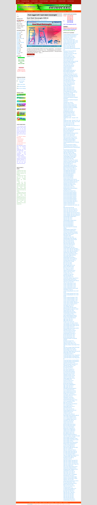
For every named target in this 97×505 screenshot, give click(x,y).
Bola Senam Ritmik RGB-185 (68, 242)
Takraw (18, 49)
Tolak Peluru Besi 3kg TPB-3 (68, 497)
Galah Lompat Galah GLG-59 (68, 89)
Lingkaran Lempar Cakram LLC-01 (69, 343)
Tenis (18, 51)
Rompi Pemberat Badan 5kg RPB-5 (69, 194)
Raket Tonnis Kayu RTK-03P (68, 207)
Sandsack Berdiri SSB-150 (68, 421)
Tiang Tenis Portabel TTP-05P (68, 56)
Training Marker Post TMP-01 (68, 470)
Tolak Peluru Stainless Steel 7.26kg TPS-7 (71, 464)
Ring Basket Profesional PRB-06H (69, 51)
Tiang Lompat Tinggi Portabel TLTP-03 (70, 253)
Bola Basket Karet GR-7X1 (68, 131)
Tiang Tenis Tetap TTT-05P (68, 63)
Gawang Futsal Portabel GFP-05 (69, 230)
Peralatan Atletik (34, 1)
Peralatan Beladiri (62, 1)
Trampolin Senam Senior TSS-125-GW (70, 160)
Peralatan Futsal (70, 1)
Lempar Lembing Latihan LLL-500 (69, 283)
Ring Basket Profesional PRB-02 (69, 62)
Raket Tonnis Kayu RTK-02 (68, 234)
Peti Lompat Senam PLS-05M (68, 122)
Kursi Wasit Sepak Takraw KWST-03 (70, 451)
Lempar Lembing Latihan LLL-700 (69, 285)
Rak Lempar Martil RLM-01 (68, 366)
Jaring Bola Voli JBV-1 (67, 189)
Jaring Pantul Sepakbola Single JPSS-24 (70, 278)
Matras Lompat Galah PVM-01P (69, 47)
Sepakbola (19, 47)
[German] (19, 20)
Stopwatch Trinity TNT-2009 (68, 479)
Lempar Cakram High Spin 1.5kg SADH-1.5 (71, 249)
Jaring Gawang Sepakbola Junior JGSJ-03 (71, 180)
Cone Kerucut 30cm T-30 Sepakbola (70, 474)
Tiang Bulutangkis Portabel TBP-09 (69, 156)
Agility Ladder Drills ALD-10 (68, 385)
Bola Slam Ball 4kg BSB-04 (68, 224)
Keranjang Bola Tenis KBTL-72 (69, 111)
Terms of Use (31, 502)
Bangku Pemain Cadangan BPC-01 (69, 443)
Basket (18, 35)
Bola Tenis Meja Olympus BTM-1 (69, 425)
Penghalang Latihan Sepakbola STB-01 (70, 469)
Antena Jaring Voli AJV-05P (68, 60)
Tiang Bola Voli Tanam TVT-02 (68, 374)
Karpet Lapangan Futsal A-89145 (69, 437)
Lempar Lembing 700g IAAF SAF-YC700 (70, 293)
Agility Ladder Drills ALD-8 (68, 319)
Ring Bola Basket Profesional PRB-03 (70, 188)
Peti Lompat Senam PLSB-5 (68, 79)
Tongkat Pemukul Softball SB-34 (69, 429)
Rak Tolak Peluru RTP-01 (68, 367)
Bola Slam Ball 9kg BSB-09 (68, 174)
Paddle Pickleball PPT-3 (67, 69)
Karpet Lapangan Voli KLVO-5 (68, 326)
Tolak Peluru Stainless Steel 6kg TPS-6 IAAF (71, 435)
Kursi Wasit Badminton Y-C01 (68, 81)
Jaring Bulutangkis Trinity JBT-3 (69, 247)
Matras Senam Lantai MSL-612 (69, 83)
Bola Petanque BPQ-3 (67, 85)
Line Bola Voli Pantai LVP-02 (68, 66)
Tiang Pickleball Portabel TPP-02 (69, 57)
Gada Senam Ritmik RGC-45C (69, 243)
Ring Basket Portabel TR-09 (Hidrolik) (70, 107)
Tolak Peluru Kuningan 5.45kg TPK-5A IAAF (71, 347)
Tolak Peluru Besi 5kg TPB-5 (68, 494)
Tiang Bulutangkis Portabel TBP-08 (69, 220)
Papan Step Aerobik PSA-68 (68, 240)
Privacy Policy (65, 502)
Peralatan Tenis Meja (45, 11)
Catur (18, 39)
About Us (36, 502)
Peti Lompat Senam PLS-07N (68, 124)
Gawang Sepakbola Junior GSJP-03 (70, 179)
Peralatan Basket (53, 1)
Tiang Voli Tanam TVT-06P (68, 93)
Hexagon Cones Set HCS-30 (68, 321)
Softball (18, 48)
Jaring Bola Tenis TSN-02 (68, 110)
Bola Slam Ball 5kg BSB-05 (68, 222)
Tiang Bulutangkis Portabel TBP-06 (69, 229)
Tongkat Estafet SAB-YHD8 (68, 158)
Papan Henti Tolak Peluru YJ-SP (69, 342)
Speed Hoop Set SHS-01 (68, 396)
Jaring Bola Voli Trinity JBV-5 (68, 237)
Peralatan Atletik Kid (71, 11)
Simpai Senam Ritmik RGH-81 (69, 244)
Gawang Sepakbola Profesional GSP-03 (70, 34)
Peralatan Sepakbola (38, 3)
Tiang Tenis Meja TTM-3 (67, 219)
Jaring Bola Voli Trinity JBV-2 (68, 274)
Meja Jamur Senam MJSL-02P (69, 44)
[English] (17, 20)
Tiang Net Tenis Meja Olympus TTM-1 (70, 399)
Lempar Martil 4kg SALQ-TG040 (69, 157)
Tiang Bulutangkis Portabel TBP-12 (69, 165)
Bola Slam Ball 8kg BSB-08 (68, 175)
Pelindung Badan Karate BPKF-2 (69, 257)
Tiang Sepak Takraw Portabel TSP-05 (70, 138)
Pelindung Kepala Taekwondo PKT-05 (70, 166)
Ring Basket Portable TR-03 (68, 340)
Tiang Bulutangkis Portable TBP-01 (69, 36)
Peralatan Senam (29, 3)
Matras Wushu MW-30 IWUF (68, 426)
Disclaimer (60, 502)
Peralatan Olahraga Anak (61, 11)
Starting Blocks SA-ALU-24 (68, 52)
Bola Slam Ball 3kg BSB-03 (68, 225)
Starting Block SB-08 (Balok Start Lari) (70, 75)
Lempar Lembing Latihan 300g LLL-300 (70, 40)
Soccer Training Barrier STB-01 (69, 401)
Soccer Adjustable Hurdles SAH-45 (69, 419)
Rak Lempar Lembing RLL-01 (68, 369)
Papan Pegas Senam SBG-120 (69, 471)
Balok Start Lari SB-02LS (68, 402)
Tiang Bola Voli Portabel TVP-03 (69, 183)
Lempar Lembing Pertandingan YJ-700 (70, 298)
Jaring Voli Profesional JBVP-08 (69, 95)
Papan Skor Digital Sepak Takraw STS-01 (71, 455)
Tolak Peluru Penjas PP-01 (68, 465)
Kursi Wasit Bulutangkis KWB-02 (37, 18)
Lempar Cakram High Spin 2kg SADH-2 (70, 248)
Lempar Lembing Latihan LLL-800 (69, 287)
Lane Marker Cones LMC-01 (68, 420)
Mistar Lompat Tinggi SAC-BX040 (69, 255)
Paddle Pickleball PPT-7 (67, 67)
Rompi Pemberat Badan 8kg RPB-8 (69, 198)
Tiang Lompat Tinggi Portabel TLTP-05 (70, 466)
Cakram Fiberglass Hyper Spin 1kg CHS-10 (71, 215)
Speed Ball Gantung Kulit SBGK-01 (69, 388)
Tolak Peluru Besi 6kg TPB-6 (68, 493)
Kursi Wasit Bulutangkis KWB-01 (69, 140)
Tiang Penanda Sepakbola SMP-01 (69, 467)
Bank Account (45, 502)
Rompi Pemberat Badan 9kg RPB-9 (69, 199)
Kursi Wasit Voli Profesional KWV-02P (70, 92)
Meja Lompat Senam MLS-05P (69, 39)
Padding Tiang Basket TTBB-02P (69, 115)
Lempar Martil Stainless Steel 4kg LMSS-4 (71, 361)
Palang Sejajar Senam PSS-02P (69, 352)
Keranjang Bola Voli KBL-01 (68, 353)
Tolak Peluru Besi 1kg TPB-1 (68, 281)
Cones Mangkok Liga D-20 (68, 306)
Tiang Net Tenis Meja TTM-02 (68, 376)
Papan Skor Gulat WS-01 (68, 448)
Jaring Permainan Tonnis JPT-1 (69, 187)
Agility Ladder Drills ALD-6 (68, 387)
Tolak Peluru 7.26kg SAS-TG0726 (69, 153)
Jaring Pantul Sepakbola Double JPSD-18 (71, 280)
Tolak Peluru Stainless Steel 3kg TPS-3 (70, 460)
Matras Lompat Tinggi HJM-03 (68, 446)
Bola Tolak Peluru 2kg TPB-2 (68, 491)
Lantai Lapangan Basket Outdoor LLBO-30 (71, 325)
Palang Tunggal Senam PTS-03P (69, 348)
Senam (18, 46)
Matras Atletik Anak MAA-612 (68, 65)
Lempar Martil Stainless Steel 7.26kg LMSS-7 (71, 355)
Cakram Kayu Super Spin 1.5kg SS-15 (70, 210)
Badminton (32, 56)
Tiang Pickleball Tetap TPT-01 (68, 58)
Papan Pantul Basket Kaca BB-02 (69, 330)
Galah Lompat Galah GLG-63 (68, 88)
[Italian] (20, 20)
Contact (40, 502)
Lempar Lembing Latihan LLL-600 (69, 284)
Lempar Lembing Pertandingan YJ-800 (70, 299)
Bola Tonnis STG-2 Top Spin (68, 267)
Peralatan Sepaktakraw (21, 11)
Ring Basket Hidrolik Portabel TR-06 (70, 104)
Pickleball (18, 44)
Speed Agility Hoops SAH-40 (68, 305)
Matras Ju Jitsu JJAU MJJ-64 (68, 135)
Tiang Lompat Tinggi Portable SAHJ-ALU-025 (71, 351)
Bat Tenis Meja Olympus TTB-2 (69, 337)
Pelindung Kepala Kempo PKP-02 (69, 260)
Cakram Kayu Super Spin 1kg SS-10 (70, 211)
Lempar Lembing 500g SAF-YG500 (69, 151)
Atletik (18, 33)
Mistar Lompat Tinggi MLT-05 (68, 130)
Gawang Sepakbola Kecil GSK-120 (69, 410)
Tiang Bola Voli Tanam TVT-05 (68, 113)
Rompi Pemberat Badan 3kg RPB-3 (69, 192)
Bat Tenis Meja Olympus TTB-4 (69, 335)
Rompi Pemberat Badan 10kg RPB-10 (70, 201)
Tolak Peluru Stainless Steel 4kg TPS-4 (70, 461)
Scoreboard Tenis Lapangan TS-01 (69, 488)
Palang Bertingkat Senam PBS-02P (69, 349)
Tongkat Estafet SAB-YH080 (68, 310)
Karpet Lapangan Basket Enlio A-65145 (70, 442)
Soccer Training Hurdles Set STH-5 (69, 417)
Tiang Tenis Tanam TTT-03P (68, 103)
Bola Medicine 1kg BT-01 (68, 38)
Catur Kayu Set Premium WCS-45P (70, 53)
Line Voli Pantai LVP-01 (67, 379)
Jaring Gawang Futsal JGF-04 (68, 498)
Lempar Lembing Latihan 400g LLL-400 (70, 42)
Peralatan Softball (30, 11)
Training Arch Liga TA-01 (67, 412)
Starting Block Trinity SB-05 (68, 397)
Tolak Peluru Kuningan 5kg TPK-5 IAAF (70, 447)
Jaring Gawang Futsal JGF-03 (68, 398)
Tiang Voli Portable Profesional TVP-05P (70, 61)
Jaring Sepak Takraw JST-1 (68, 256)
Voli (17, 53)
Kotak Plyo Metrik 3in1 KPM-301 (69, 80)
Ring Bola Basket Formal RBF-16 (69, 43)
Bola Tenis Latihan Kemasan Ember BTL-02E (71, 129)
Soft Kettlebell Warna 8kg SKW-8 (69, 170)
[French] (18, 20)
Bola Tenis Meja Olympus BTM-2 (69, 424)
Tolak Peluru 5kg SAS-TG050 (68, 152)
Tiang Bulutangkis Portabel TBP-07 (69, 216)
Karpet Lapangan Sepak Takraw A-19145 (70, 439)
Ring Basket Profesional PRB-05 (69, 139)
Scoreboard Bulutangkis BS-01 (69, 489)
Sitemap (56, 502)
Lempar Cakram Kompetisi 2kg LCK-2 (70, 301)
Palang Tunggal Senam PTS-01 (69, 378)
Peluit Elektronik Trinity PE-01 (68, 475)
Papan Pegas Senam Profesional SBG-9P (71, 415)
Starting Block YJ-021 (67, 116)
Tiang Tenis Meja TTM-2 (67, 217)
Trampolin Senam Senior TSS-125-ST (70, 74)
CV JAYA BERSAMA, (30, 504)
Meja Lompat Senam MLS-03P (69, 373)
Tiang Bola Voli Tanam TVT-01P (69, 375)
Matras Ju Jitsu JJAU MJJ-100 (69, 134)
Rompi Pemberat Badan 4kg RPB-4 (69, 193)
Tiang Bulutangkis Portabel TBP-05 (69, 312)
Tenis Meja (19, 52)
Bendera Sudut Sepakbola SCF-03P (70, 316)
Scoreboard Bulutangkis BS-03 (69, 444)
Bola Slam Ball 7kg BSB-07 (68, 176)
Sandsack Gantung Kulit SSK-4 (69, 203)
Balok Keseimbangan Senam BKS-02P (70, 364)
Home (18, 1)
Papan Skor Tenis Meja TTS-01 (69, 485)
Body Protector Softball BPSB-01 (69, 384)
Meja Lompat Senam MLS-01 (68, 408)
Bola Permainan (20, 38)
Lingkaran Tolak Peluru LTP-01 (69, 271)
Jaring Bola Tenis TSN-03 (68, 102)
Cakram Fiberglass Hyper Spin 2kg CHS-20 (71, 212)
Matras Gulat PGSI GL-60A (68, 484)
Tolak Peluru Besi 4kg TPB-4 (68, 496)
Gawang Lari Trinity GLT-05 (68, 380)
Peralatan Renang (20, 3)
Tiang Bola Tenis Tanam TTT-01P (69, 365)
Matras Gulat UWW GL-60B (68, 266)
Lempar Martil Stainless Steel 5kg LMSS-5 (71, 360)
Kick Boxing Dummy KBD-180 (69, 414)
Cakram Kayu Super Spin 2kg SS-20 (70, 208)
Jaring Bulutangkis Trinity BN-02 (69, 500)
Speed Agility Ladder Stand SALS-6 (69, 394)
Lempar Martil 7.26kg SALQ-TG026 (69, 154)
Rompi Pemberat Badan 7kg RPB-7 (69, 197)
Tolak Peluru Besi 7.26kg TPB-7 (69, 492)
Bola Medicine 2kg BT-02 (68, 54)
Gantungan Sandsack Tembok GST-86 (70, 233)
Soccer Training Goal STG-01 (68, 389)
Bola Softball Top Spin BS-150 (68, 432)
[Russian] (22, 20)
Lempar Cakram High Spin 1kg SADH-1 (70, 251)
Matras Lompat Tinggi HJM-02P (69, 45)
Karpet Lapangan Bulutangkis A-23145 (70, 438)
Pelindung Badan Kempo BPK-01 (69, 333)
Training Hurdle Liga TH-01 (68, 411)
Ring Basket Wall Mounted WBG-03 (69, 434)
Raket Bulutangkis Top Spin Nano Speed (70, 308)
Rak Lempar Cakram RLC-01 (68, 370)
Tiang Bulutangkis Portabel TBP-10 (69, 149)
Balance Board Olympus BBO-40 (69, 167)
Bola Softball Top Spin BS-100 (68, 433)
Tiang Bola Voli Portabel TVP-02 (69, 362)
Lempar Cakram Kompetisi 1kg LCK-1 (70, 303)
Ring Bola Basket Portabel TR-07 (69, 190)
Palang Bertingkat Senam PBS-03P (69, 238)
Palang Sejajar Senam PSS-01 (69, 406)
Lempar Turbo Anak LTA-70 (68, 72)
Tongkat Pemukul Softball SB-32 (69, 430)
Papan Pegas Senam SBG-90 (68, 473)
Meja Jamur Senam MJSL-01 (68, 128)
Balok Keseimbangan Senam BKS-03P (70, 76)
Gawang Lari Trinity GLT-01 (68, 246)
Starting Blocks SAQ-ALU (68, 289)
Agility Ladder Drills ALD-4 (68, 320)
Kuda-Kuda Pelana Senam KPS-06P (70, 239)
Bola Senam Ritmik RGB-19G (68, 112)
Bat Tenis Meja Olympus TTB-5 (69, 334)
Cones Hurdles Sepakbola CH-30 (69, 416)
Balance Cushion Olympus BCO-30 (69, 169)
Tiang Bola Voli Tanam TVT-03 (68, 329)
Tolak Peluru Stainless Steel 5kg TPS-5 (70, 462)
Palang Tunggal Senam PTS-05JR (69, 90)
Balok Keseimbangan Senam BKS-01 (70, 403)
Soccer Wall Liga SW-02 (67, 405)
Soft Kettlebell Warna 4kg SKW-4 (69, 172)
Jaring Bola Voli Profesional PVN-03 (69, 483)
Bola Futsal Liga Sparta (67, 262)
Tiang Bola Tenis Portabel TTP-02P (69, 252)
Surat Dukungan (51, 502)
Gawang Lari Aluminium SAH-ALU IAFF (70, 288)
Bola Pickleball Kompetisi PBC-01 (69, 70)
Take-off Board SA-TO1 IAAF (68, 261)
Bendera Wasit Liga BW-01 (68, 383)
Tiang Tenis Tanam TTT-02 (68, 108)
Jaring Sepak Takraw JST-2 (68, 276)
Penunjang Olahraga (25, 1)
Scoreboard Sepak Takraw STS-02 (69, 456)
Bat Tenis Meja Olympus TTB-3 (69, 482)
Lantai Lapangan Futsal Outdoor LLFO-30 (71, 324)
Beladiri (18, 37)
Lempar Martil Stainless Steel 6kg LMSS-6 (71, 356)
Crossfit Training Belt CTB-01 (68, 314)
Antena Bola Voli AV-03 (67, 407)
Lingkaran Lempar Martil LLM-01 (69, 270)
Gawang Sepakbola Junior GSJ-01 (69, 162)
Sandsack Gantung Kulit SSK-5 (69, 202)
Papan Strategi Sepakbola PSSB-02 (70, 315)
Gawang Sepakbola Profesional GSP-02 (70, 133)
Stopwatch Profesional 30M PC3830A (70, 478)
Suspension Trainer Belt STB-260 (69, 317)
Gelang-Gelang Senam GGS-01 (69, 311)
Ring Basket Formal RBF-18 (68, 457)
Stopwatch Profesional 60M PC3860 (70, 476)
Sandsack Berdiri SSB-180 (68, 178)
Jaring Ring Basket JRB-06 (68, 185)
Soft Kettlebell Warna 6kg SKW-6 (69, 171)
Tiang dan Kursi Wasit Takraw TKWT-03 (70, 161)
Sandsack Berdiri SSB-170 (68, 423)
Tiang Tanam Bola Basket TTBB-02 (69, 144)
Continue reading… (30, 54)
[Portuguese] (21, 20)
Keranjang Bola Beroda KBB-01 (69, 371)
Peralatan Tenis (37, 11)
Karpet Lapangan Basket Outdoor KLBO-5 (71, 328)
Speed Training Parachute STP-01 (69, 392)
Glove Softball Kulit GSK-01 (68, 269)
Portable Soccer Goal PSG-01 (68, 393)
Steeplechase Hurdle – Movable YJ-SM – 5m (71, 120)
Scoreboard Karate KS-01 (68, 487)
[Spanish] (23, 20)
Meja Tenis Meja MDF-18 (68, 275)
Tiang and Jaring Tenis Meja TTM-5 (69, 307)
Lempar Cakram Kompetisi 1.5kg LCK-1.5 (71, 302)
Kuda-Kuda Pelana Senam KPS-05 (69, 279)
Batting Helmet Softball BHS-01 (69, 428)
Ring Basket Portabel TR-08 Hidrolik (70, 106)
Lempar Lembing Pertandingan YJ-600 (70, 297)
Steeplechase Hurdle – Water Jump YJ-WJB (71, 121)
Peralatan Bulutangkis (44, 1)
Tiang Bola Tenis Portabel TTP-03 (69, 184)
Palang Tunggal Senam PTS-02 (69, 265)
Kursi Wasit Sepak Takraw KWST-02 (70, 452)
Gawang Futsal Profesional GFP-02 (69, 35)
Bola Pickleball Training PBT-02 (69, 71)
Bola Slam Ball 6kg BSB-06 (68, 221)
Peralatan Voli (53, 11)
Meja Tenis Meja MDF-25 (68, 163)
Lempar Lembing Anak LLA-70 (68, 84)
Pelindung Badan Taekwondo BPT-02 (70, 258)
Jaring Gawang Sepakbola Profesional (70, 181)
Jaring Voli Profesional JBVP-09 (69, 94)
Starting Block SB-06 (67, 235)
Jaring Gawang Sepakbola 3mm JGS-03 (70, 480)
